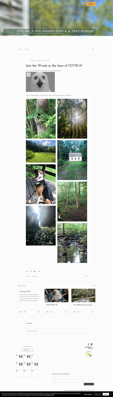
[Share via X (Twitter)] (31, 271)
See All (93, 285)
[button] (93, 49)
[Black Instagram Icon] (91, 344)
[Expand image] (41, 119)
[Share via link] (39, 271)
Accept (106, 394)
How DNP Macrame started (82, 305)
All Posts (20, 49)
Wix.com (92, 390)
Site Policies (88, 347)
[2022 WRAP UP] (56, 295)
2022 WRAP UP (52, 305)
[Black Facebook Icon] (88, 344)
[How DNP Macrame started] (83, 295)
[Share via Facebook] (26, 271)
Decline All (97, 394)
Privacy (90, 348)
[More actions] (86, 61)
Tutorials (27, 49)
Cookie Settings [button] (88, 394)
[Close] (111, 394)
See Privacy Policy (49, 395)
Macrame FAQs (25, 291)
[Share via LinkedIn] (35, 271)
